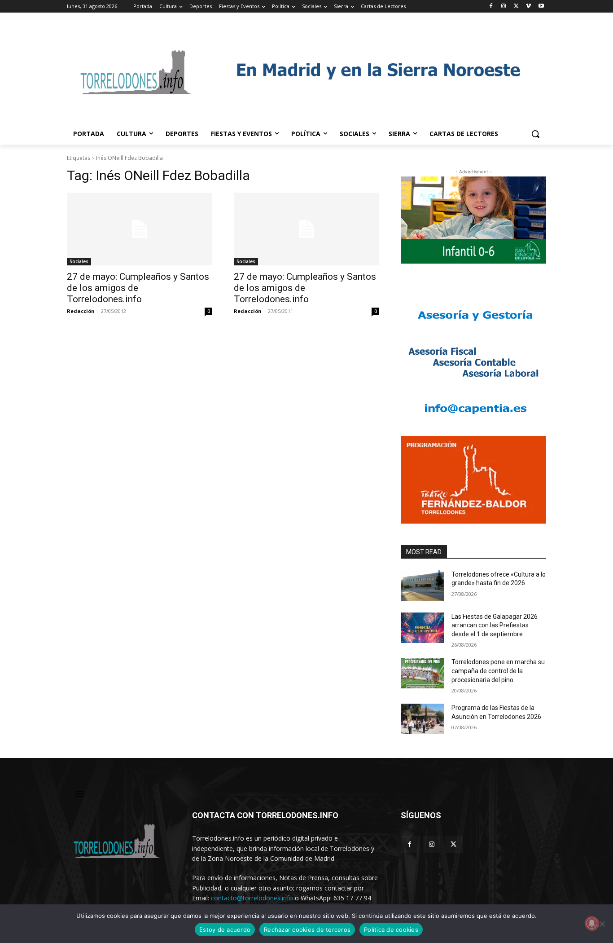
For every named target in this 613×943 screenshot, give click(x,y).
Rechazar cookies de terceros (307, 929)
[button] (535, 134)
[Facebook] (491, 6)
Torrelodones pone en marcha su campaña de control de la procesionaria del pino (498, 670)
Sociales (79, 261)
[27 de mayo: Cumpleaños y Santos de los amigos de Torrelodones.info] (139, 229)
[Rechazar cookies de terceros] (601, 923)
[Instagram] (504, 6)
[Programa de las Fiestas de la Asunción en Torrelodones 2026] (422, 719)
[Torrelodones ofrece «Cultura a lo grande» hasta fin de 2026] (422, 585)
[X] (516, 6)
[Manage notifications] (592, 923)
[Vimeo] (528, 6)
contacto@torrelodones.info (252, 898)
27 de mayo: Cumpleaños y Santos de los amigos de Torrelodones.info (138, 287)
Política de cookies (391, 929)
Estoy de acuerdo (224, 929)
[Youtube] (541, 6)
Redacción (81, 311)
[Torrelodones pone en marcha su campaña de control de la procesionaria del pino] (422, 673)
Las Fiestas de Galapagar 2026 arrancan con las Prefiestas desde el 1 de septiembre (494, 625)
